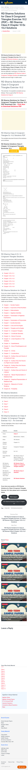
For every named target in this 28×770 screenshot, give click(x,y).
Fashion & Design (5, 753)
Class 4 (3, 674)
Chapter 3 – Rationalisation (11, 310)
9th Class (7, 7)
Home (2, 7)
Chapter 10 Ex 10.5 (9, 284)
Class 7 (6, 404)
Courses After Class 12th (7, 741)
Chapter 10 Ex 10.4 (9, 281)
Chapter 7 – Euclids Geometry (12, 323)
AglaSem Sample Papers (8, 699)
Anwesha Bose (6, 31)
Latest (2, 755)
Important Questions (7, 703)
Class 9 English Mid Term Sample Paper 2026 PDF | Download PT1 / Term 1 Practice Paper (12, 577)
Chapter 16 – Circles (9, 351)
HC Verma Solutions (6, 740)
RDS (4, 497)
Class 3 (3, 673)
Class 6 (6, 401)
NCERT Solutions (5, 736)
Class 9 (6, 409)
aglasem (8, 2)
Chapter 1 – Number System (11, 305)
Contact (3, 763)
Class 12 (3, 688)
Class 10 (6, 412)
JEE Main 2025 (5, 748)
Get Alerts (22, 767)
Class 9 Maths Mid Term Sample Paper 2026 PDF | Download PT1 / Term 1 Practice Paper (14, 617)
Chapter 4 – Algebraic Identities (12, 313)
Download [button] (13, 151)
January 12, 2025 (16, 31)
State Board (4, 728)
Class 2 (3, 671)
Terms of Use (11, 762)
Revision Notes (5, 724)
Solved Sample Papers (6, 721)
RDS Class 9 (13, 497)
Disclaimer (3, 762)
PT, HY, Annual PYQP (7, 701)
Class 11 (3, 687)
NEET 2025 (4, 750)
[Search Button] (26, 2)
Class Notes (4, 734)
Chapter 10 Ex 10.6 (9, 286)
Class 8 (6, 406)
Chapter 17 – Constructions (11, 353)
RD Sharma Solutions (12, 59)
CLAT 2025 (4, 751)
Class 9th (7, 508)
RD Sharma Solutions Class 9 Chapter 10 (14, 502)
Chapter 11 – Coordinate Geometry (13, 333)
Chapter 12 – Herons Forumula (12, 336)
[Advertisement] (13, 43)
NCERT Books (4, 738)
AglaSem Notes (6, 697)
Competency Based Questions (9, 705)
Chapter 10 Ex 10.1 (9, 273)
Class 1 (3, 669)
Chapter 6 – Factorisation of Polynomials (15, 320)
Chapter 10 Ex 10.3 (9, 278)
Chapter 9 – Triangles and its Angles (14, 328)
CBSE (2, 726)
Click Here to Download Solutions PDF (13, 105)
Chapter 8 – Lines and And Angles (13, 325)
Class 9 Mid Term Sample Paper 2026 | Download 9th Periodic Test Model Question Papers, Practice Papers (14, 557)
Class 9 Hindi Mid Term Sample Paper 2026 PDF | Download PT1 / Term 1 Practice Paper (13, 597)
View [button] (22, 148)
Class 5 (3, 676)
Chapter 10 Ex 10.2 (9, 276)
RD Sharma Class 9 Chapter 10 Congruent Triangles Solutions (19, 465)
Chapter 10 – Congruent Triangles (13, 331)
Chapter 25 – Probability (10, 389)
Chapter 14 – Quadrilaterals (11, 343)
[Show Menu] (2, 2)
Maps (3, 707)
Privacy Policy (20, 762)
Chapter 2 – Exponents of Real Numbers (15, 307)
